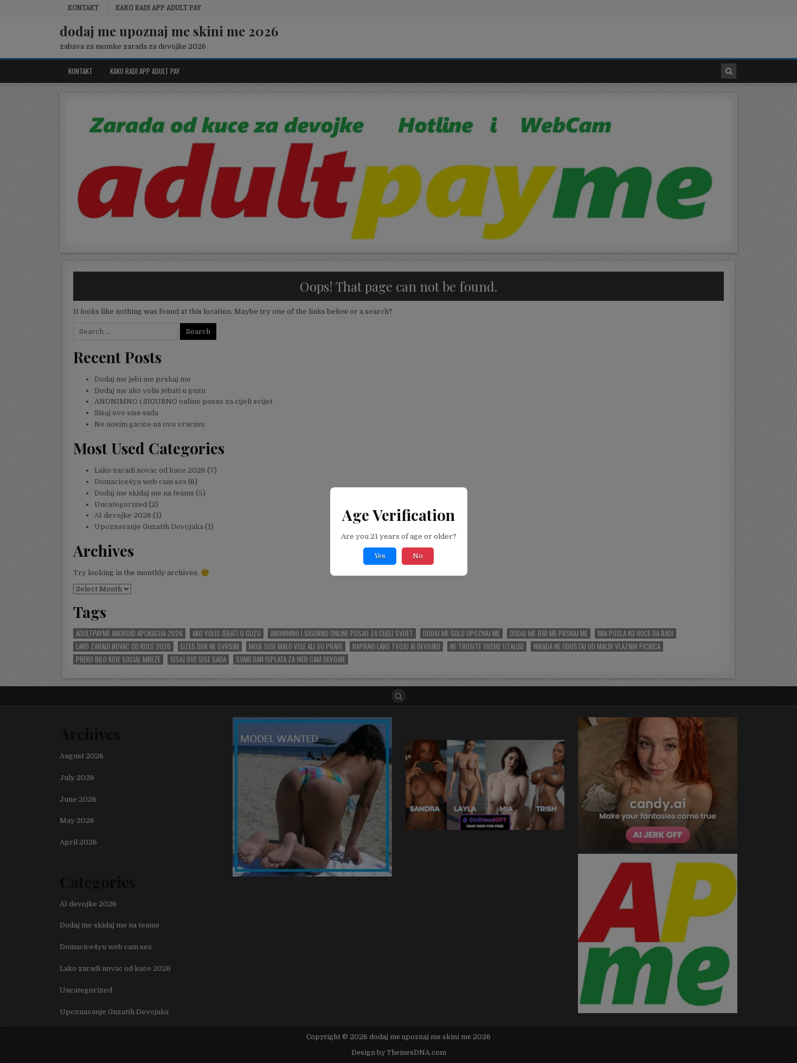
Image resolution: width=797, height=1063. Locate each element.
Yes (379, 556)
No (418, 556)
